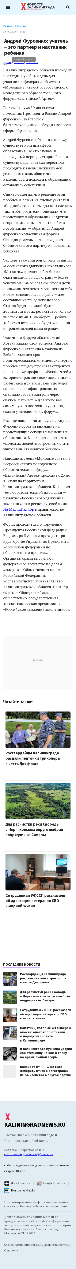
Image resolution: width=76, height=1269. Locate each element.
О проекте (11, 1250)
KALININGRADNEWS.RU (35, 1124)
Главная (7, 26)
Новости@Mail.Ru (23, 1190)
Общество (20, 26)
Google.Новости (54, 1183)
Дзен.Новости (20, 1183)
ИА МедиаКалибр (18, 509)
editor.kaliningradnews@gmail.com (28, 1154)
